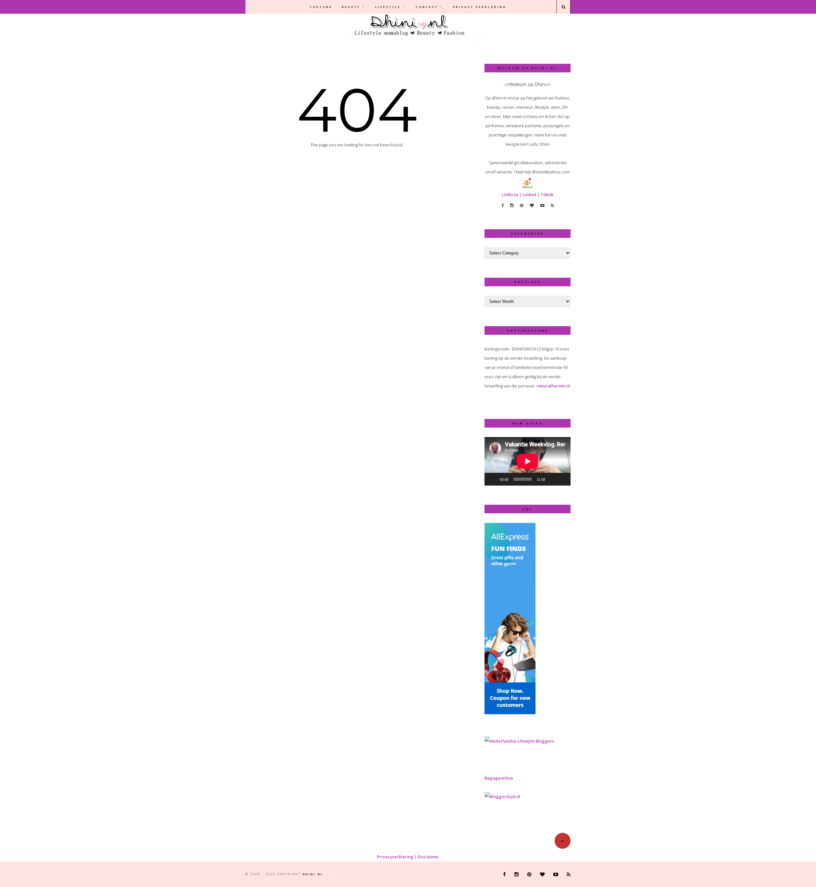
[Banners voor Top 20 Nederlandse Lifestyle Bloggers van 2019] (519, 741)
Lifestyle (388, 7)
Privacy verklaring (479, 7)
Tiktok (547, 194)
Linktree (510, 194)
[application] (527, 461)
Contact (427, 7)
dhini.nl (312, 874)
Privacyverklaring (395, 857)
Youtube (321, 7)
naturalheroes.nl (553, 386)
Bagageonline (498, 778)
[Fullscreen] (562, 479)
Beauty (351, 7)
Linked (529, 194)
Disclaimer (428, 857)
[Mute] (552, 479)
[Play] (493, 479)
